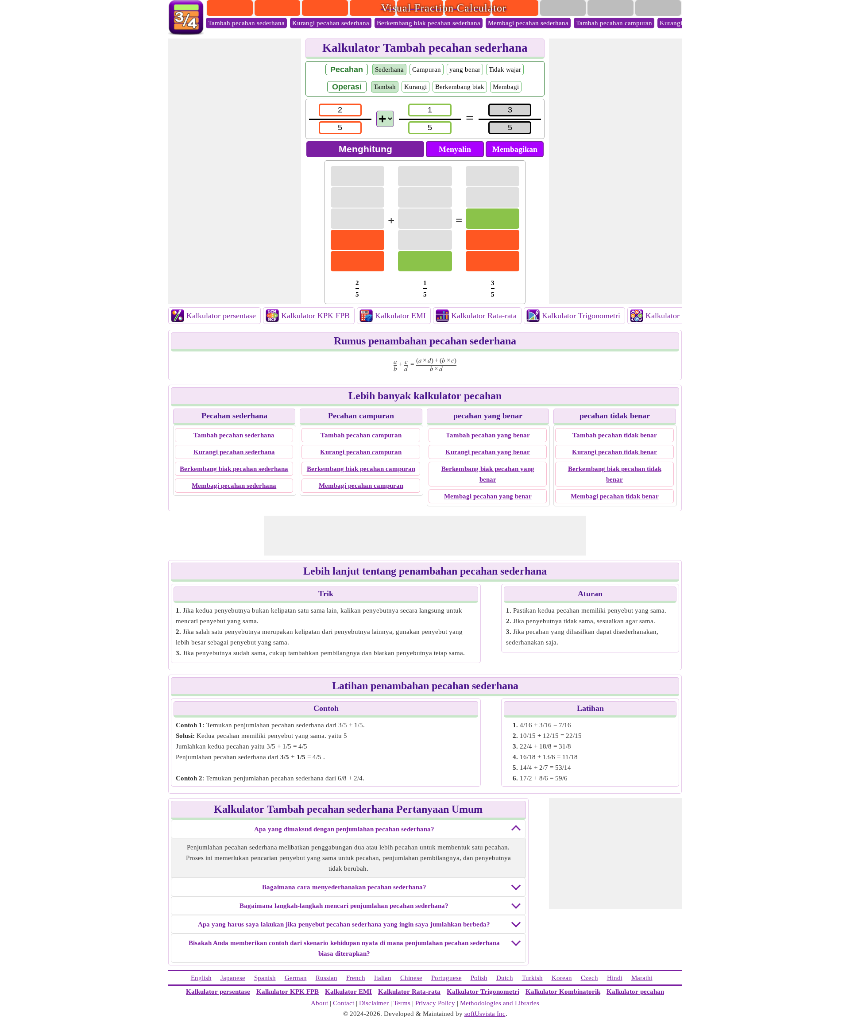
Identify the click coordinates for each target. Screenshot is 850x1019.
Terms (402, 1003)
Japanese (232, 977)
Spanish (265, 977)
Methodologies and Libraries (499, 1003)
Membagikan (514, 149)
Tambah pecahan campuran (614, 23)
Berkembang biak (459, 86)
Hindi (614, 977)
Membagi (506, 86)
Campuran (426, 69)
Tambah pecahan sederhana (246, 23)
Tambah (385, 86)
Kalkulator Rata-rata (484, 315)
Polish (479, 977)
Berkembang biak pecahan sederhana (428, 23)
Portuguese (446, 977)
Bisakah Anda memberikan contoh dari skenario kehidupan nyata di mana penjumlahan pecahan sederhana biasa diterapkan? (344, 948)
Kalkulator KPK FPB (315, 315)
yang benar (464, 69)
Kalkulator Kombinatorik (562, 991)
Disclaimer (374, 1003)
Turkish (532, 977)
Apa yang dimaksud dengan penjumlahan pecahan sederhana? (344, 829)
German (296, 977)
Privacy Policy (435, 1003)
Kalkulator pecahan (635, 991)
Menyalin (455, 149)
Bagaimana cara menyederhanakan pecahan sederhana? (344, 887)
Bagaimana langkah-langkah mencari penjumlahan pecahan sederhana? (344, 905)
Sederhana (389, 69)
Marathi (642, 977)
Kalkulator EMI (400, 315)
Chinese (411, 977)
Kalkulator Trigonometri (581, 315)
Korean (562, 977)
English (201, 977)
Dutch (504, 977)
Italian (382, 977)
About (319, 1003)
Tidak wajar (505, 69)
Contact (343, 1003)
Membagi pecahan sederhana (528, 23)
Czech (589, 977)
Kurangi (415, 86)
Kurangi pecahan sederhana (330, 23)
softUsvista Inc (485, 1013)
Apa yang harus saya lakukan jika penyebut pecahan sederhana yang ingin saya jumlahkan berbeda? (344, 924)
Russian (326, 977)
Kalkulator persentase (221, 315)
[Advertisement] (234, 171)
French (355, 977)
